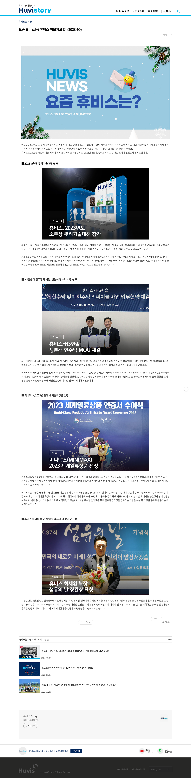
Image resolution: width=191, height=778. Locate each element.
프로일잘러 (153, 11)
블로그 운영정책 (122, 769)
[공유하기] (87, 622)
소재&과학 (138, 11)
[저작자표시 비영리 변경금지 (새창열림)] (166, 622)
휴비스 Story (30, 716)
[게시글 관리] (90, 622)
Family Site (156, 769)
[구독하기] (186, 389)
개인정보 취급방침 (138, 769)
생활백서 (167, 11)
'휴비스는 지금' (25, 639)
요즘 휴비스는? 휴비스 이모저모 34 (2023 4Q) (50, 29)
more (170, 639)
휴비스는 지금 (122, 11)
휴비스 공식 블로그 (31, 720)
